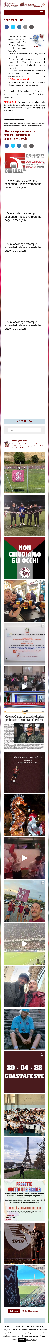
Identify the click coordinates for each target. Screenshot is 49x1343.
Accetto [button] (21, 1340)
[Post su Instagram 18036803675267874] (24, 686)
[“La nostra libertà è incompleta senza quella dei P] (24, 558)
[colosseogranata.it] (24, 4)
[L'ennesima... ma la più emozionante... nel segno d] (24, 644)
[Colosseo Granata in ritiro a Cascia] (24, 472)
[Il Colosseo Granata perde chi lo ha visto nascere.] (24, 986)
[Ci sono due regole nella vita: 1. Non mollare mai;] (24, 1286)
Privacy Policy (31, 1339)
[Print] (31, 28)
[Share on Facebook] (7, 28)
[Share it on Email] (25, 28)
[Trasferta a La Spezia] (24, 601)
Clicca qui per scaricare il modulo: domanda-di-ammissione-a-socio (19, 134)
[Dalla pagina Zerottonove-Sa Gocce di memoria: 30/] (24, 1072)
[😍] (24, 1029)
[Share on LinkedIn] (19, 28)
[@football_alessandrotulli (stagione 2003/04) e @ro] (24, 515)
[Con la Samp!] (24, 901)
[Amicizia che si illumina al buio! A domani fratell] (24, 815)
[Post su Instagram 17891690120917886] (24, 1200)
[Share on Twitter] (13, 28)
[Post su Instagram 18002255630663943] (24, 772)
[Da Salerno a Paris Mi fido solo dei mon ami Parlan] (24, 1158)
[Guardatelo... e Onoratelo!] (24, 1243)
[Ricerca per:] (24, 430)
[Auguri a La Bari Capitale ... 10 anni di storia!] (24, 858)
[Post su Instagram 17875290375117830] (24, 944)
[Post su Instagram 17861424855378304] (24, 729)
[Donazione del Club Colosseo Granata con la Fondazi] (24, 1115)
